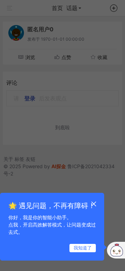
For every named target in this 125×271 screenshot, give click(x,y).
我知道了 (83, 248)
